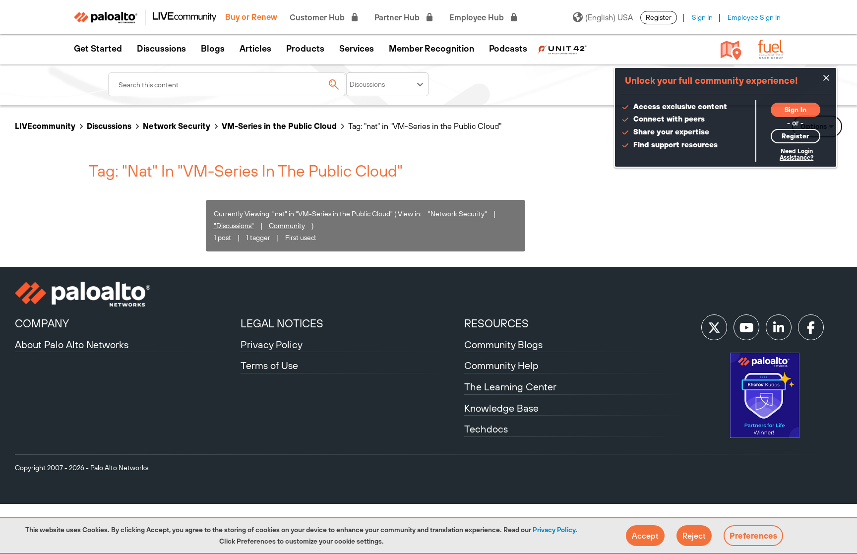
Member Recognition (431, 49)
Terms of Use (269, 365)
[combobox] (227, 84)
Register (659, 17)
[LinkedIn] (779, 327)
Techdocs (486, 428)
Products (305, 49)
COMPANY (42, 323)
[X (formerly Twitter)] (714, 327)
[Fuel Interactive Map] (731, 50)
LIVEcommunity (45, 126)
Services (356, 49)
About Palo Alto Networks (71, 344)
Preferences (753, 535)
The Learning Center (510, 386)
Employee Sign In (754, 17)
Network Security (176, 126)
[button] (645, 535)
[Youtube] (746, 327)
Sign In (702, 17)
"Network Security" (457, 214)
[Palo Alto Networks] (126, 294)
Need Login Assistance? (796, 154)
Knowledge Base (501, 408)
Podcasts (508, 49)
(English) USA (609, 17)
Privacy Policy (554, 530)
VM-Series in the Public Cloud (279, 126)
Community (287, 226)
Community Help (501, 365)
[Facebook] (811, 327)
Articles (255, 49)
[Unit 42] (562, 49)
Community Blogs (503, 344)
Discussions (161, 49)
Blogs (213, 49)
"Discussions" (234, 226)
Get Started (98, 49)
